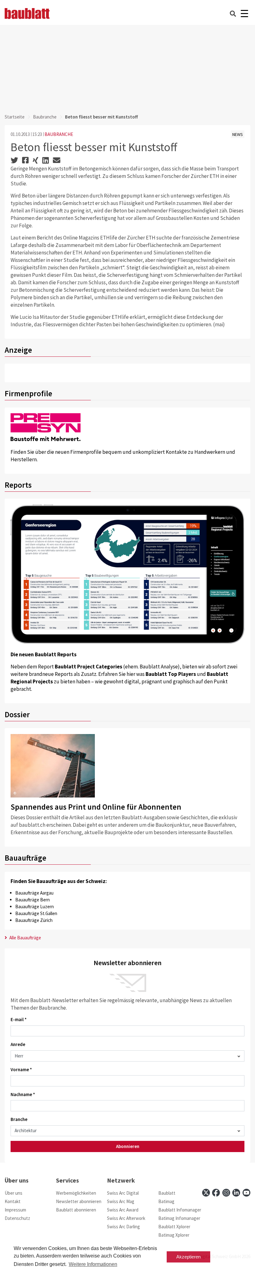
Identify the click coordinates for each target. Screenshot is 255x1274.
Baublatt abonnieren (76, 1210)
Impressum (15, 1210)
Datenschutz (17, 1218)
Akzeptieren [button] (188, 1256)
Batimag (166, 1201)
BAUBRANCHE (58, 134)
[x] (206, 1193)
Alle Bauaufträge (24, 938)
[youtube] (246, 1193)
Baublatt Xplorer (174, 1227)
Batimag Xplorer (173, 1235)
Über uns (13, 1193)
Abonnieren (127, 1146)
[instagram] (226, 1193)
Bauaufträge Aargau (34, 893)
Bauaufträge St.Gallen (36, 913)
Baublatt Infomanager (179, 1210)
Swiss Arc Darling (123, 1227)
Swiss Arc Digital (123, 1193)
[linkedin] (236, 1193)
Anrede (18, 1044)
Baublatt (166, 1193)
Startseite (15, 117)
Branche (19, 1119)
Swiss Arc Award (122, 1210)
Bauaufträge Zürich (34, 920)
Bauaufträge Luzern (34, 906)
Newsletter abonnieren (78, 1201)
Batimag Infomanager (179, 1218)
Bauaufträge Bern (32, 900)
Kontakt (13, 1201)
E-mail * (19, 1019)
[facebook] (216, 1193)
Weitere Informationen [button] (93, 1264)
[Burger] (244, 13)
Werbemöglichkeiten (76, 1193)
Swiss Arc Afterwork (126, 1218)
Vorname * (21, 1069)
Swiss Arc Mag (120, 1201)
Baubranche (45, 117)
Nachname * (23, 1094)
